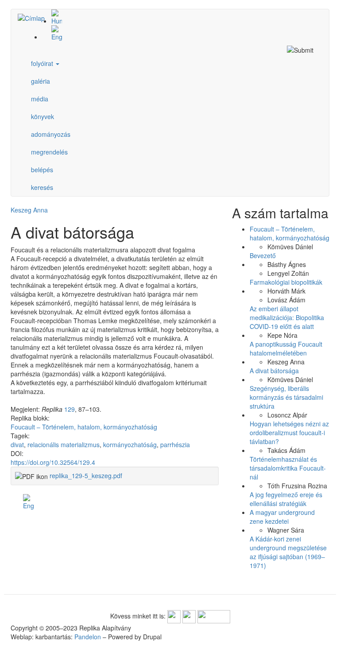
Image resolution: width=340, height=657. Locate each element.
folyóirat (43, 63)
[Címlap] (34, 18)
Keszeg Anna (29, 209)
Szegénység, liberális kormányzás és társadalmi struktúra (286, 397)
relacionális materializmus (63, 444)
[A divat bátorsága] (179, 17)
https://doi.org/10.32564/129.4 (53, 462)
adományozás (50, 134)
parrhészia (175, 444)
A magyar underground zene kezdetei (282, 517)
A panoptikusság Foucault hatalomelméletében (286, 348)
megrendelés (49, 151)
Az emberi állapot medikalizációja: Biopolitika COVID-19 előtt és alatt (287, 317)
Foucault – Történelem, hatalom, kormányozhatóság (84, 426)
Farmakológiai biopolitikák (286, 282)
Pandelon (87, 636)
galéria (40, 81)
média (39, 98)
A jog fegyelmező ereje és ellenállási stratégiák (286, 499)
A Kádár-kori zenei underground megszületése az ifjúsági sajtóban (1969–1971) (288, 552)
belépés (42, 169)
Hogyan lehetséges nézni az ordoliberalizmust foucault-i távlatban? (289, 432)
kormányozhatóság (130, 444)
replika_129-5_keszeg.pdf (86, 475)
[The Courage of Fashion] (179, 33)
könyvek (42, 116)
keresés (42, 187)
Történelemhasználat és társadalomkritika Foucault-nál (288, 468)
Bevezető (263, 255)
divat (17, 444)
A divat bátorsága (274, 370)
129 (69, 409)
